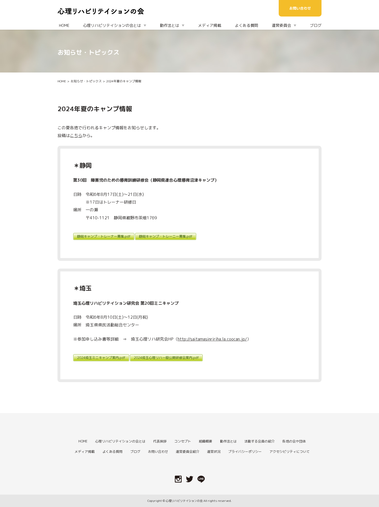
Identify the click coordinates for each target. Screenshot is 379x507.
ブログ (316, 25)
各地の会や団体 (294, 441)
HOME (64, 25)
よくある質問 (246, 25)
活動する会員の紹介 (259, 441)
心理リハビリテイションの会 (184, 501)
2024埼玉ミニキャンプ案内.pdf (101, 357)
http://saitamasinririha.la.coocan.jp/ (212, 339)
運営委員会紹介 (187, 451)
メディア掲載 (209, 25)
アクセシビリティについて (289, 451)
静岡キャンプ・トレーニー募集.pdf (165, 236)
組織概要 (205, 441)
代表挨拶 (160, 441)
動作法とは (228, 441)
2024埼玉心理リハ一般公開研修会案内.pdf (166, 357)
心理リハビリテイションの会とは (120, 441)
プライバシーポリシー (245, 451)
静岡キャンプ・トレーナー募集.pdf (103, 236)
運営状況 (213, 451)
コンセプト (182, 441)
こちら (76, 135)
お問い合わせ (300, 8)
